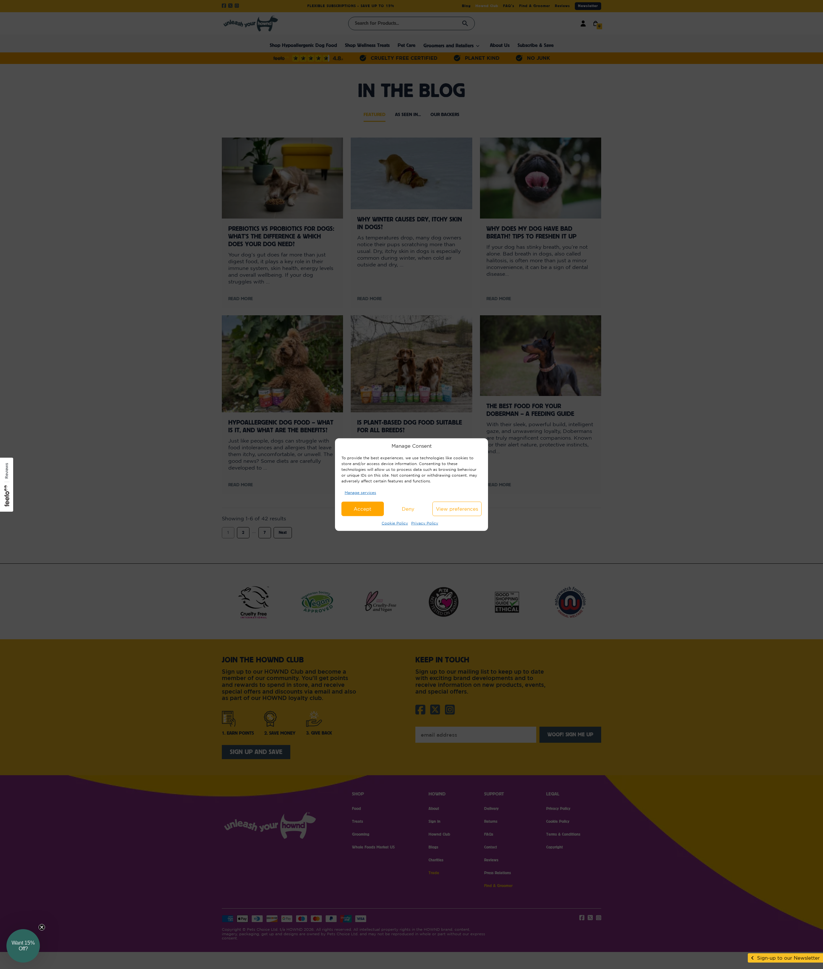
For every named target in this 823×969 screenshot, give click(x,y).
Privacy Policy (424, 523)
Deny (408, 509)
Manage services (360, 492)
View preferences (457, 509)
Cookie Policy (395, 523)
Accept (362, 509)
